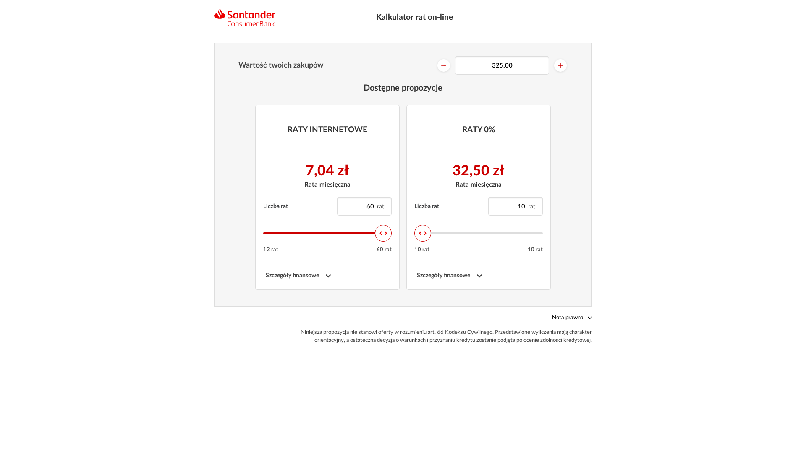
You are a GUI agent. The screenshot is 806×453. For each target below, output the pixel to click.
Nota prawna (568, 317)
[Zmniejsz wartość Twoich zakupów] (443, 65)
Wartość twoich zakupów (280, 65)
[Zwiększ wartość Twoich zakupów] (560, 65)
